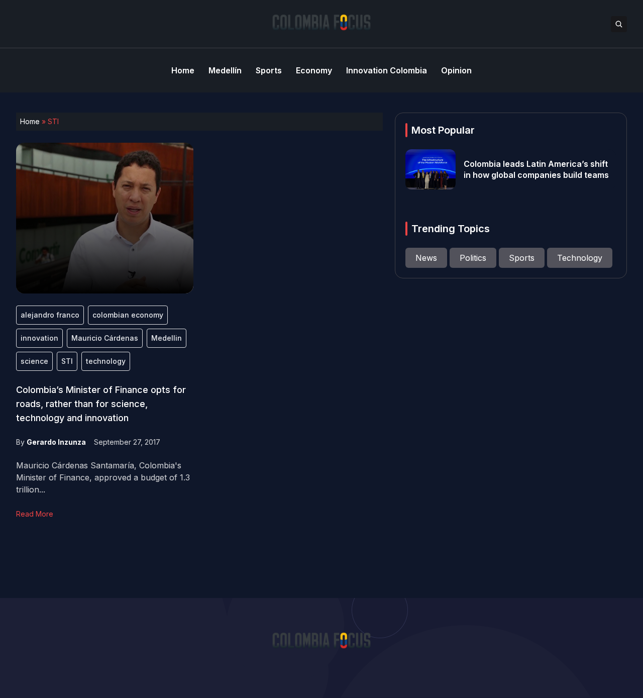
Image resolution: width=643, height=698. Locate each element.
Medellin (166, 338)
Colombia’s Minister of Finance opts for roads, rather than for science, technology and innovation (101, 403)
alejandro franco (50, 315)
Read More (34, 514)
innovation (39, 338)
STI (67, 361)
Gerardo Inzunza (56, 442)
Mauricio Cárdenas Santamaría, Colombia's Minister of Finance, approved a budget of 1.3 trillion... (103, 477)
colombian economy (127, 315)
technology (106, 361)
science (34, 361)
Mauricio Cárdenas (104, 338)
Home (30, 121)
